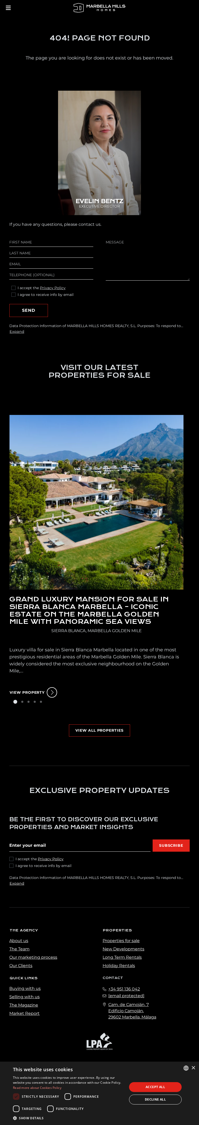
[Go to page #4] (35, 702)
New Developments (123, 949)
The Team (19, 949)
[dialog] (99, 1093)
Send (28, 310)
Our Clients (20, 965)
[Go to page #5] (41, 702)
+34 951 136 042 (124, 989)
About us (18, 940)
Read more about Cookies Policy (37, 1088)
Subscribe (171, 845)
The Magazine (23, 1005)
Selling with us (24, 996)
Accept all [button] (155, 1087)
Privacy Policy (53, 288)
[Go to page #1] (15, 702)
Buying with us (25, 988)
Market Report (24, 1013)
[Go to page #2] (22, 702)
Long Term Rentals (122, 957)
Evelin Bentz (99, 201)
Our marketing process (33, 957)
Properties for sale (121, 940)
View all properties (99, 730)
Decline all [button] (155, 1099)
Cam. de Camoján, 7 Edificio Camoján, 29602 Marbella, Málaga (132, 1011)
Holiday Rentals (119, 965)
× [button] (193, 1068)
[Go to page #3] (28, 702)
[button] (68, 1118)
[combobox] (186, 1068)
